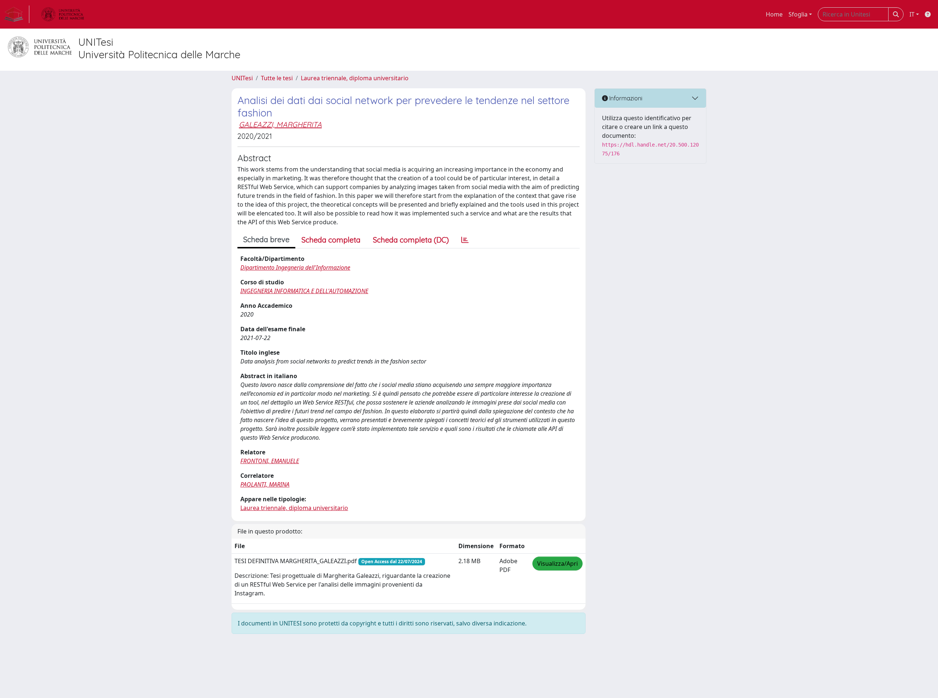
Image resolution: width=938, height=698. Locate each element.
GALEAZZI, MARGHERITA (280, 124)
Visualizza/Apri (557, 563)
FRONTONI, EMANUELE (269, 461)
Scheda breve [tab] (266, 239)
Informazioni (625, 98)
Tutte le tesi (277, 78)
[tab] (465, 240)
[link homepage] (16, 14)
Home (774, 14)
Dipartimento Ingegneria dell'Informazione (295, 267)
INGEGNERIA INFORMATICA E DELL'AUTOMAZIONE (304, 291)
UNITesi (242, 78)
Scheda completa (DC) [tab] (411, 239)
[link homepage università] (62, 14)
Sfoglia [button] (798, 14)
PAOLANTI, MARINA (264, 484)
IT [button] (912, 14)
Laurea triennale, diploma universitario (355, 78)
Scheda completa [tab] (331, 239)
